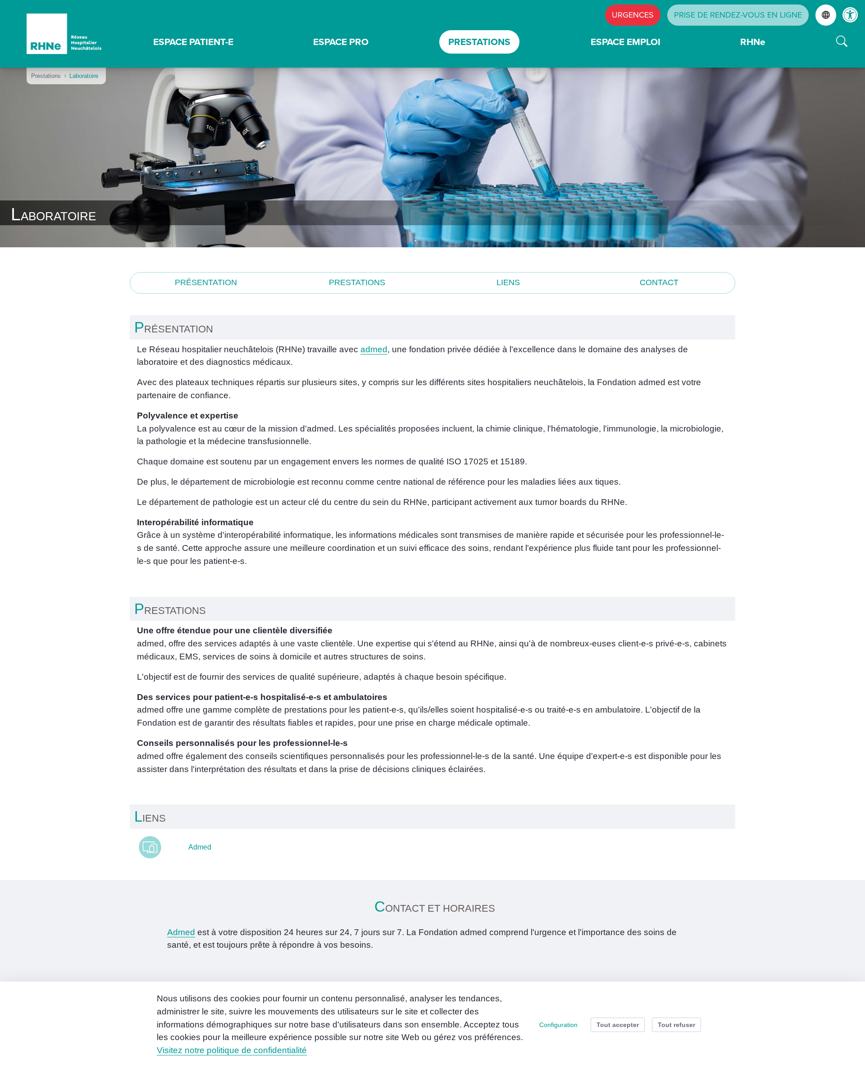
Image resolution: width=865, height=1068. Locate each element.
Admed (199, 847)
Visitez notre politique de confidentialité (232, 1050)
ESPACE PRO (341, 42)
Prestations (357, 282)
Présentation (206, 282)
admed (373, 349)
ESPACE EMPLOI (625, 42)
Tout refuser (676, 1024)
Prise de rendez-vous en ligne (738, 15)
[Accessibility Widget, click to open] (850, 15)
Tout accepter (617, 1024)
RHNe (752, 42)
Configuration (558, 1024)
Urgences (633, 15)
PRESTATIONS (479, 42)
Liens (508, 282)
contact (659, 282)
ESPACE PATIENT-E (193, 42)
